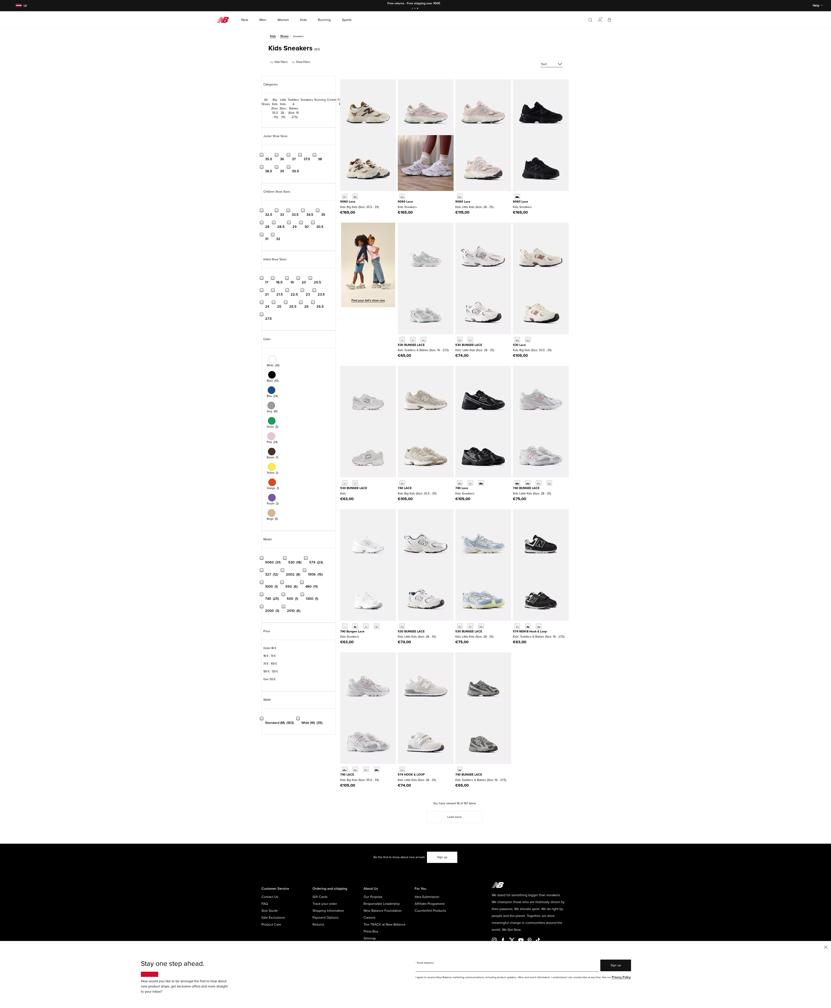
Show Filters (302, 62)
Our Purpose (373, 897)
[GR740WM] (470, 482)
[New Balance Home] (224, 20)
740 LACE (405, 488)
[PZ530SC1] (470, 339)
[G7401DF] (344, 769)
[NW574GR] (538, 626)
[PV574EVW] (402, 769)
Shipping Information (328, 911)
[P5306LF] (470, 626)
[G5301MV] (527, 339)
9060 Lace (347, 201)
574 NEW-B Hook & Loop (530, 631)
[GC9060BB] (517, 196)
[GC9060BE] (402, 196)
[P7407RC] (549, 482)
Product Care (271, 924)
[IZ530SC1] (355, 482)
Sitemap (370, 938)
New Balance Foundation (383, 911)
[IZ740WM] (344, 626)
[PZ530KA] (402, 626)
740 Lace (461, 488)
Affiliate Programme (430, 904)
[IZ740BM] (355, 626)
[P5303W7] (459, 626)
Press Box (371, 931)
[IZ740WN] (376, 626)
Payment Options (325, 917)
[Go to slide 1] (413, 8)
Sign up (442, 857)
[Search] (590, 19)
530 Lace (519, 345)
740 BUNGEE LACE (526, 488)
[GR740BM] (481, 482)
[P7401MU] (517, 482)
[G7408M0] (365, 769)
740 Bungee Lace (352, 631)
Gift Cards (319, 897)
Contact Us (269, 897)
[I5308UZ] (402, 339)
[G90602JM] (344, 196)
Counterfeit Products (430, 911)
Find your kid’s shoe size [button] (368, 300)
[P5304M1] (481, 626)
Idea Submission (427, 897)
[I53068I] (412, 339)
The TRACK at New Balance (385, 924)
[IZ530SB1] (344, 482)
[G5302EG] (517, 339)
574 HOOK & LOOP (411, 774)
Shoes (284, 36)
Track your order (324, 904)
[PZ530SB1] (459, 339)
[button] (599, 19)
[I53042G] (423, 339)
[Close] (826, 947)
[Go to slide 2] (415, 8)
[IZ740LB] (365, 626)
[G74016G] (376, 769)
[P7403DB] (538, 482)
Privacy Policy (621, 977)
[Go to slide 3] (418, 8)
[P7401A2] (527, 482)
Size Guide (269, 911)
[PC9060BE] (459, 196)
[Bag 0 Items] (609, 20)
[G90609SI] (355, 196)
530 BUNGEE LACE (411, 345)
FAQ (264, 904)
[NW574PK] (517, 626)
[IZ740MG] (459, 769)
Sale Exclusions (273, 917)
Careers (369, 917)
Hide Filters (281, 62)
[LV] (18, 6)
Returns (318, 924)
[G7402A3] (355, 769)
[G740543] (402, 482)
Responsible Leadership (382, 904)
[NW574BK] (527, 626)
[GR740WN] (459, 482)
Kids (273, 36)
